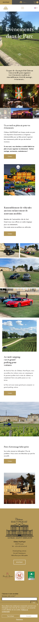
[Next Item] (36, 96)
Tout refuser (10, 616)
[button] (36, 2)
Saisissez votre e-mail (8, 596)
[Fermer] (36, 605)
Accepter (28, 616)
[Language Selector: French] (36, 8)
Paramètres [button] (19, 619)
